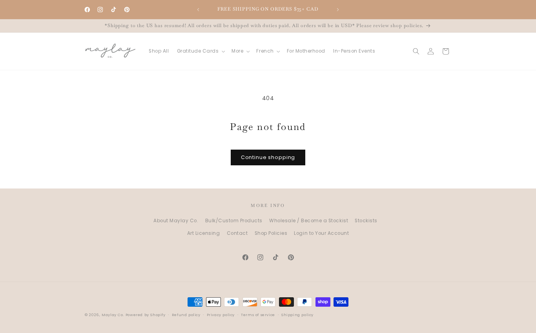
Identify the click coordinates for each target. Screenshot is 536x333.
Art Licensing (203, 233)
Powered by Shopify (146, 314)
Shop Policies (271, 233)
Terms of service (258, 315)
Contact (237, 233)
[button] (200, 51)
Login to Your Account (321, 233)
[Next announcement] (337, 9)
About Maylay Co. (175, 221)
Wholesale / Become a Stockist (308, 221)
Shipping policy (297, 315)
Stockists (366, 221)
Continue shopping (268, 157)
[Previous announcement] (198, 9)
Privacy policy (221, 315)
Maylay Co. (113, 314)
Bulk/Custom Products (234, 221)
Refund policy (186, 315)
